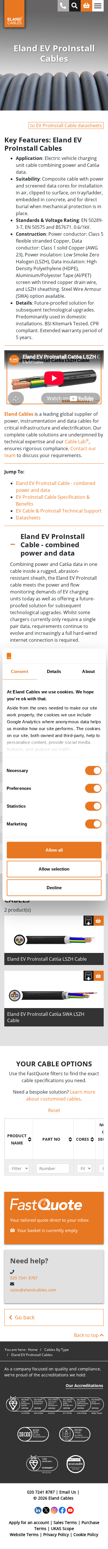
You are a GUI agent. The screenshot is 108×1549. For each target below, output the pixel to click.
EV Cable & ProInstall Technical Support (59, 511)
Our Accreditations (84, 1385)
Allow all (54, 850)
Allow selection (54, 868)
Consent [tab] (19, 671)
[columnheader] (19, 1139)
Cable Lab (77, 441)
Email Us (67, 1492)
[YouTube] (70, 1510)
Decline (54, 887)
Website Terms (24, 1534)
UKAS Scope (62, 1528)
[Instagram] (54, 1510)
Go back (25, 1317)
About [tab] (88, 671)
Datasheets (28, 518)
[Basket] (99, 921)
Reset (54, 1110)
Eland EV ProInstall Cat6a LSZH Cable (47, 959)
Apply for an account (29, 1522)
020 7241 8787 (24, 1278)
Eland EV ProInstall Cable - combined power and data (52, 544)
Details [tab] (54, 671)
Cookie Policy (85, 1534)
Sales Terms (65, 1522)
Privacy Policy (56, 1534)
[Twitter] (46, 1510)
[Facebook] (62, 1510)
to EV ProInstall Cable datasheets (66, 125)
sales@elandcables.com (33, 1290)
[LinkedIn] (38, 1510)
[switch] (93, 788)
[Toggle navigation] (98, 5)
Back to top (87, 1335)
